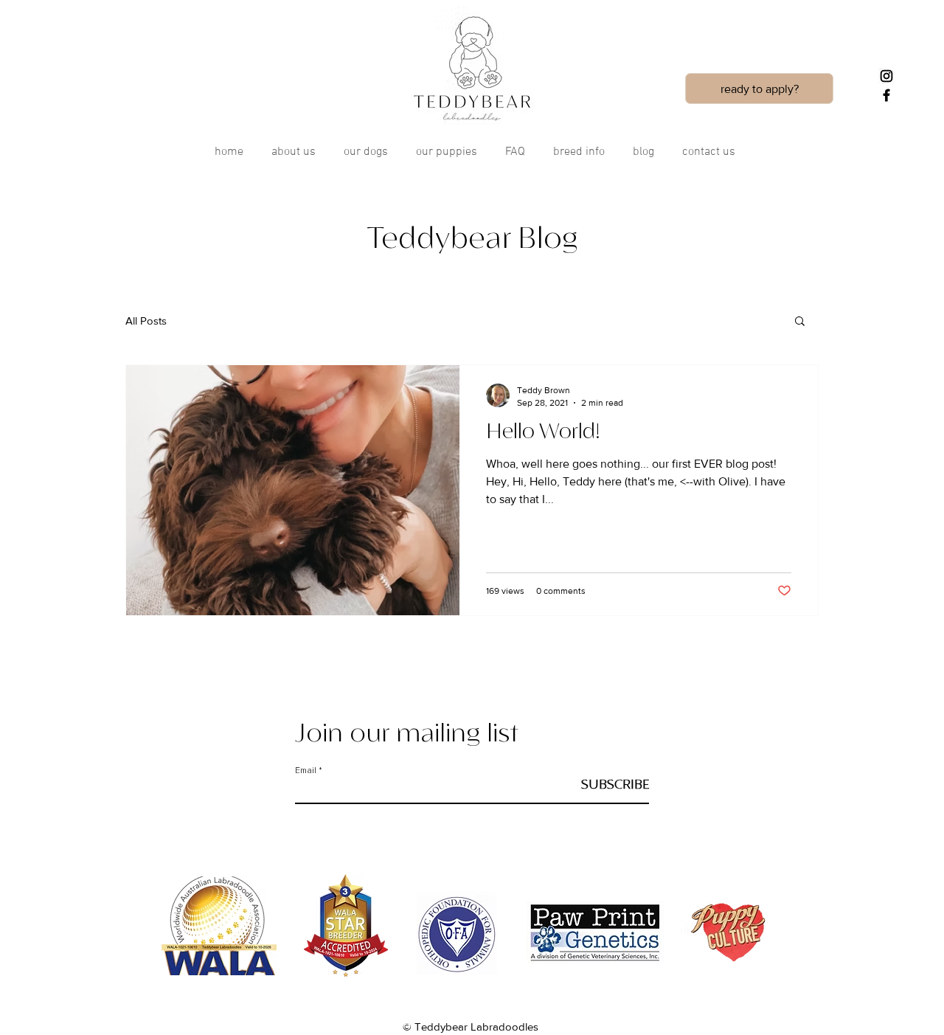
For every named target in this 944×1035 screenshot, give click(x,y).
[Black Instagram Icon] (886, 76)
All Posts (146, 320)
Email (305, 770)
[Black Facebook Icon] (886, 95)
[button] (800, 322)
